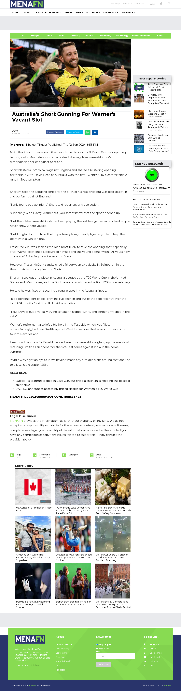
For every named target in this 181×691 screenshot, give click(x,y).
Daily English (105, 644)
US (18, 35)
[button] (161, 3)
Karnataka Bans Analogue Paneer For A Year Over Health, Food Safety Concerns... (113, 510)
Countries (109, 12)
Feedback (60, 670)
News (27, 12)
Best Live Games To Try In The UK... (148, 199)
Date (15, 130)
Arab (49, 35)
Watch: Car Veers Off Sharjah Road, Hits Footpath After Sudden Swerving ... (112, 557)
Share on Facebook (55, 132)
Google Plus (155, 653)
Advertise (60, 657)
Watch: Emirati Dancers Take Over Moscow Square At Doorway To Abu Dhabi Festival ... (113, 606)
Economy (105, 35)
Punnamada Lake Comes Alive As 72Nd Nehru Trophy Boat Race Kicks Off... (73, 510)
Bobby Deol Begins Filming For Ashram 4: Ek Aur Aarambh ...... (73, 603)
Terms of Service (64, 644)
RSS (151, 665)
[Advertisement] (91, 23)
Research (92, 12)
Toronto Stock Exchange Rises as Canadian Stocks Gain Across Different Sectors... (152, 223)
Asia (62, 35)
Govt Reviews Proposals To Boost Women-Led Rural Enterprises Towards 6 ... (158, 100)
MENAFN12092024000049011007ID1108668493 (45, 396)
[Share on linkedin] (95, 132)
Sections (127, 12)
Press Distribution (47, 12)
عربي (153, 3)
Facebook (154, 644)
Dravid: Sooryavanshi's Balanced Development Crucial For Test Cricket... (74, 557)
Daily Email (154, 657)
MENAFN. (32, 685)
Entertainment (136, 35)
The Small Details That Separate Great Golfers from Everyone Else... (150, 215)
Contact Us (61, 653)
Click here (35, 665)
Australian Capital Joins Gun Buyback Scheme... (159, 138)
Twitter (152, 648)
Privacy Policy (62, 648)
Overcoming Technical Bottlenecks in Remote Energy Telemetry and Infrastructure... (150, 207)
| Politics (87, 35)
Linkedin (153, 661)
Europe (35, 35)
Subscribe (104, 664)
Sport (158, 35)
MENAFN (17, 144)
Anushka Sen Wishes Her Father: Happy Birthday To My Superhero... (33, 557)
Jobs (58, 665)
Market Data (73, 12)
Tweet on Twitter (74, 132)
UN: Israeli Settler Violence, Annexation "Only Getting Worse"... (159, 148)
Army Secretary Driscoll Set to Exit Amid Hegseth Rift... (159, 87)
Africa (74, 35)
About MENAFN (64, 661)
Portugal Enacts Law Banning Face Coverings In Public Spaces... (33, 604)
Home (15, 12)
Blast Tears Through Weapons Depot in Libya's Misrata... (157, 114)
